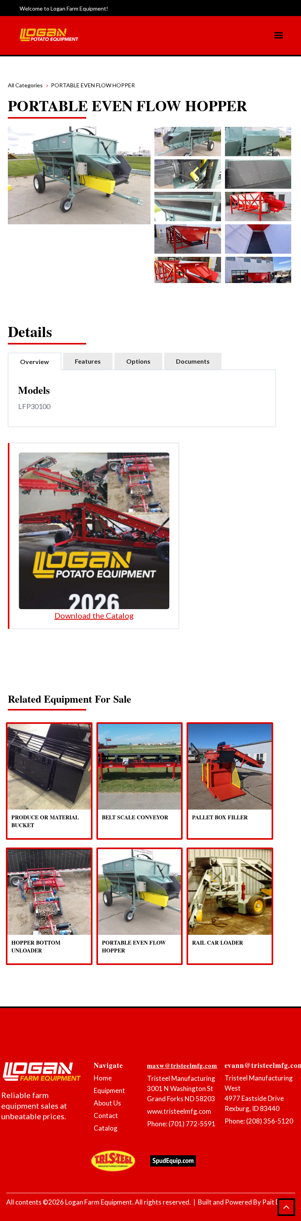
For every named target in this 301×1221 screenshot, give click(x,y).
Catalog (106, 1128)
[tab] (34, 361)
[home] (49, 35)
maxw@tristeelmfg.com (182, 1065)
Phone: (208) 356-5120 (259, 1121)
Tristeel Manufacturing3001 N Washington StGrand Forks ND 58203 (181, 1088)
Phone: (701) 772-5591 (181, 1124)
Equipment (109, 1090)
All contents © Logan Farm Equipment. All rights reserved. (98, 1202)
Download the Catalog (94, 615)
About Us (107, 1103)
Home (103, 1078)
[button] (281, 35)
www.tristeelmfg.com (179, 1111)
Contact (106, 1115)
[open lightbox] (187, 141)
